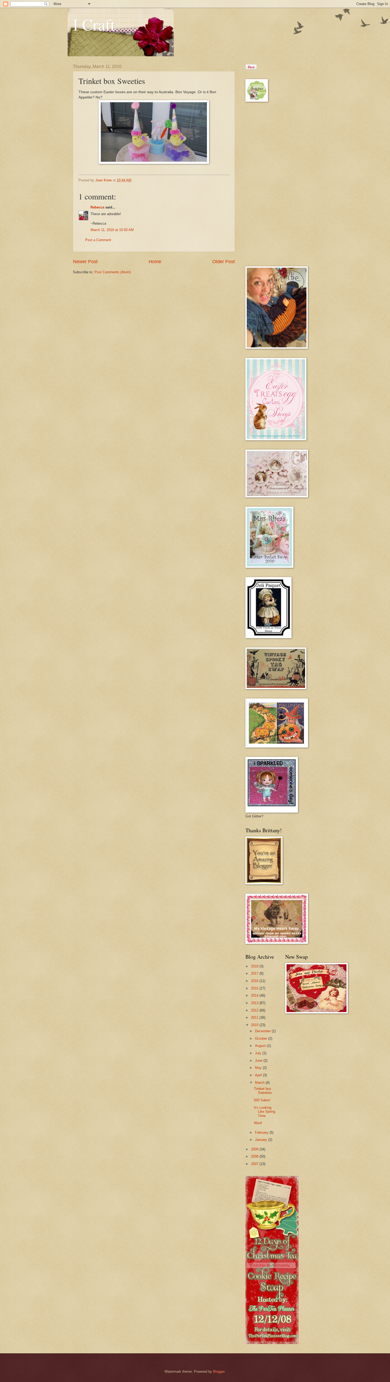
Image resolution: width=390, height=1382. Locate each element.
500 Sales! (262, 1100)
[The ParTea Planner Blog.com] (271, 1343)
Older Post (223, 261)
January (261, 1140)
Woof (258, 1123)
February (262, 1132)
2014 (255, 995)
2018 (255, 966)
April (259, 1075)
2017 (255, 973)
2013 (255, 1003)
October (261, 1038)
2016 (255, 981)
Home (155, 261)
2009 (255, 1149)
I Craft (94, 24)
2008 (255, 1156)
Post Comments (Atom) (112, 272)
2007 (255, 1164)
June (259, 1061)
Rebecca (97, 207)
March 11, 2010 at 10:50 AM (112, 230)
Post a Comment (98, 240)
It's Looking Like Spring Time (264, 1112)
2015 (255, 988)
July (258, 1053)
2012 (255, 1010)
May (259, 1068)
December (263, 1031)
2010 (255, 1025)
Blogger (218, 1372)
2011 (255, 1018)
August (261, 1046)
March (260, 1083)
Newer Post (85, 261)
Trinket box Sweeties (263, 1091)
